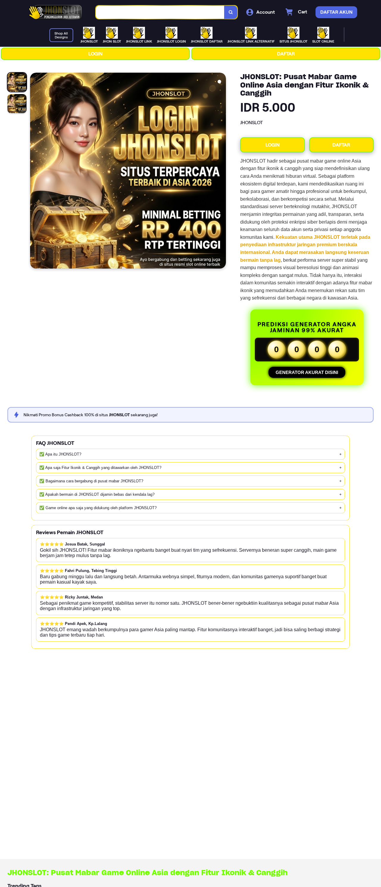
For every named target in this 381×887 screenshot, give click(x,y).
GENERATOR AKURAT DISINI (307, 372)
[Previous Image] (35, 171)
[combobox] (160, 12)
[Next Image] (221, 171)
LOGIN (95, 53)
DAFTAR (286, 53)
